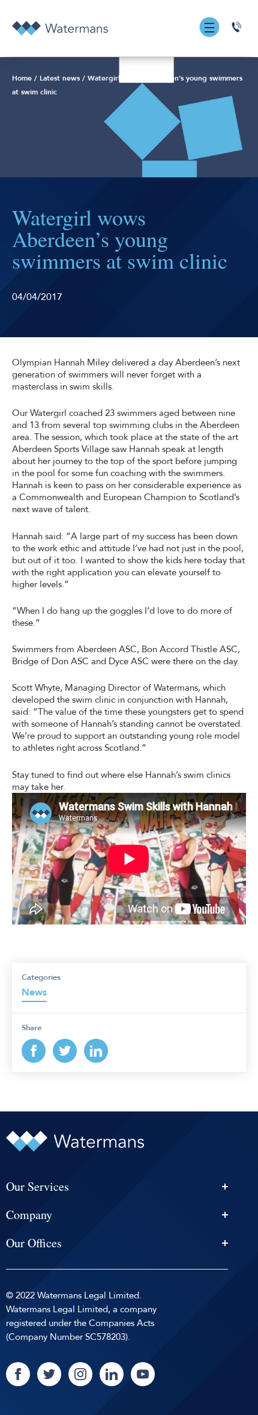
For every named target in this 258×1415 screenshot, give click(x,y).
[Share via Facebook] (34, 1051)
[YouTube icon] (143, 1374)
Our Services (37, 1186)
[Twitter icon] (49, 1374)
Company (29, 1214)
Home (22, 78)
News (34, 992)
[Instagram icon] (80, 1374)
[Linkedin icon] (112, 1374)
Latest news (60, 78)
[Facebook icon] (18, 1374)
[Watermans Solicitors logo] (60, 28)
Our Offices (34, 1243)
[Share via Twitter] (65, 1051)
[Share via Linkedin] (96, 1051)
